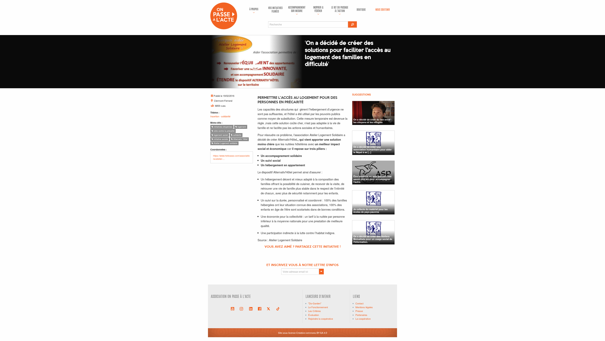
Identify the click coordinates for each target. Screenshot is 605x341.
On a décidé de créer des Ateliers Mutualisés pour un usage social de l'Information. (372, 239)
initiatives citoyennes (222, 126)
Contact (359, 303)
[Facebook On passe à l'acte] (260, 308)
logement (241, 126)
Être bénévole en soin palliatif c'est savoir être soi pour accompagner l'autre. (372, 179)
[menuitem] (254, 9)
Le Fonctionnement (318, 307)
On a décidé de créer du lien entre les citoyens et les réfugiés (371, 121)
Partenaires (361, 315)
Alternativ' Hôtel (240, 139)
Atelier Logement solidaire (225, 143)
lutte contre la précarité (223, 130)
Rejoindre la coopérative (320, 318)
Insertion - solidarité (220, 116)
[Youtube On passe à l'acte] (232, 308)
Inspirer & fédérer (318, 9)
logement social (220, 134)
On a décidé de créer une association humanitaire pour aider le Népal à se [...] (372, 149)
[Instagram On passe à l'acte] (242, 308)
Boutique (361, 9)
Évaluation (313, 315)
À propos (253, 9)
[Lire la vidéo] (255, 61)
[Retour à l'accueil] (223, 15)
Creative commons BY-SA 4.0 (311, 332)
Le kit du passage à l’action (339, 9)
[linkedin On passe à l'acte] (251, 308)
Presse (359, 311)
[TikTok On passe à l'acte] (278, 308)
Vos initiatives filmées (275, 9)
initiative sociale (220, 139)
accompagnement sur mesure (296, 9)
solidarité (237, 134)
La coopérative (363, 318)
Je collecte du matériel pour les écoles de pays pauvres (370, 210)
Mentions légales (364, 307)
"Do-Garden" (314, 303)
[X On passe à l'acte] (269, 308)
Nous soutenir (382, 9)
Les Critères (314, 311)
